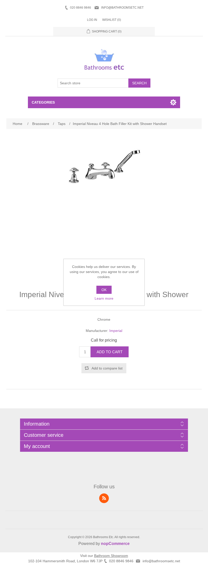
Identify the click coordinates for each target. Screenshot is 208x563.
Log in (92, 20)
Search (139, 83)
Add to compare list (107, 368)
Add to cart (110, 352)
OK (104, 290)
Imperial (115, 331)
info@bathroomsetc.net (122, 7)
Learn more (104, 298)
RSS (104, 498)
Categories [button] (43, 102)
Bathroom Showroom (111, 556)
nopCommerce (115, 543)
